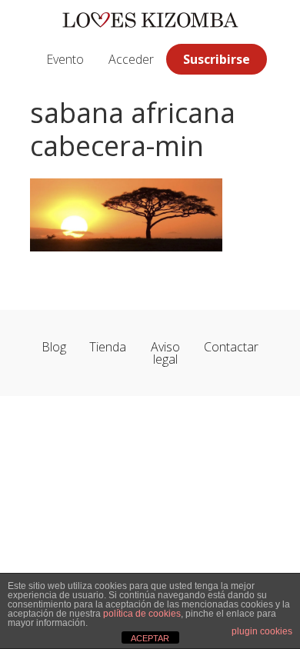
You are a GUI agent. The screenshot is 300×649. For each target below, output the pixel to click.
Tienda (107, 346)
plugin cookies (262, 631)
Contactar (231, 346)
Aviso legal (165, 353)
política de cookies (142, 613)
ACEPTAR (150, 638)
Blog (54, 346)
